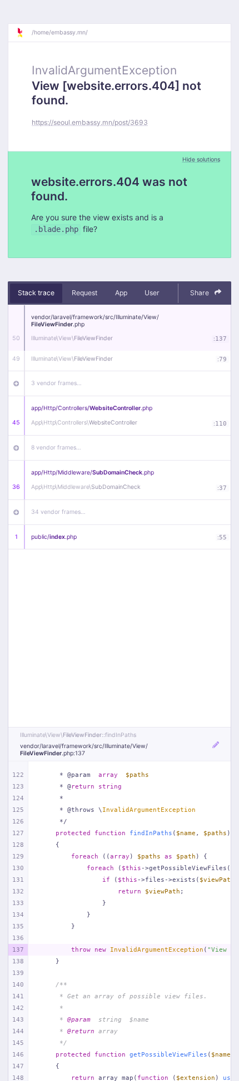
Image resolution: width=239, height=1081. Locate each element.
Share (200, 293)
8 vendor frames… (56, 447)
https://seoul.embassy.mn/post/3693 (90, 122)
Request (84, 293)
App (121, 293)
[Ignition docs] (24, 33)
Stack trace (36, 293)
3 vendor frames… (56, 383)
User (152, 293)
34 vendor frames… (58, 512)
